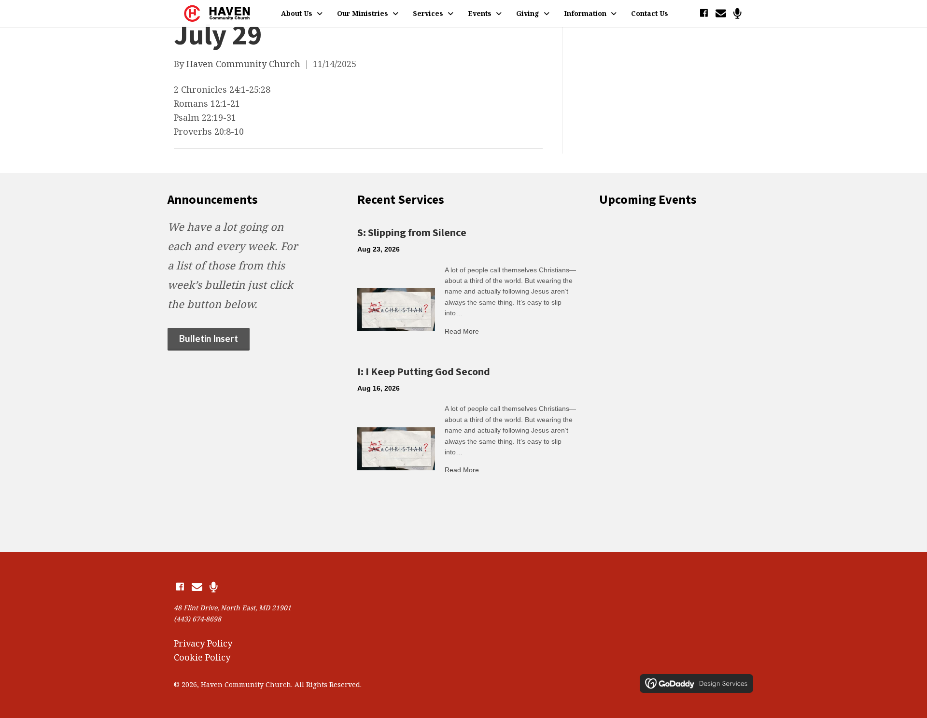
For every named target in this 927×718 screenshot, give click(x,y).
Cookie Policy (202, 657)
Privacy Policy (203, 643)
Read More (462, 331)
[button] (704, 13)
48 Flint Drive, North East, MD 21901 (232, 607)
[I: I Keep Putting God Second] (396, 447)
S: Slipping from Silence (411, 232)
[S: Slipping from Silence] (396, 308)
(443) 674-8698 (197, 618)
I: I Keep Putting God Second (423, 372)
